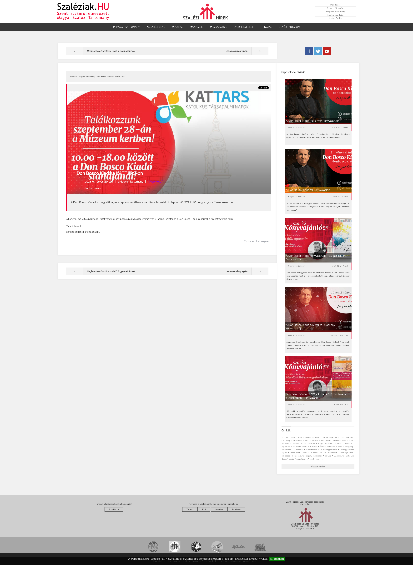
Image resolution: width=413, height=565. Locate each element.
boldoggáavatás (330, 450)
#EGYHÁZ (177, 26)
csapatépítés (301, 459)
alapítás (349, 437)
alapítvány (286, 440)
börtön (306, 453)
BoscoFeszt (295, 453)
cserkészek (315, 459)
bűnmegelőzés (346, 453)
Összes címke (318, 466)
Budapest (332, 453)
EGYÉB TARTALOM (289, 26)
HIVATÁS (267, 26)
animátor (348, 443)
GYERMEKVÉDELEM (245, 26)
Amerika (285, 443)
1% (287, 437)
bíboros (299, 450)
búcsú (323, 453)
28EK (292, 437)
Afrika (325, 437)
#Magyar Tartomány (130, 181)
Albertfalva (297, 440)
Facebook (236, 509)
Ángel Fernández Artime (329, 443)
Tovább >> (114, 509)
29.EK (299, 437)
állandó (336, 440)
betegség (348, 447)
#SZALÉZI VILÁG (156, 26)
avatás (314, 447)
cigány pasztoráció (314, 456)
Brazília (314, 453)
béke (339, 447)
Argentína (286, 447)
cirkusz (328, 456)
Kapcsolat (305, 504)
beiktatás (331, 447)
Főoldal (73, 76)
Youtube (219, 509)
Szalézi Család (335, 18)
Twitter (189, 509)
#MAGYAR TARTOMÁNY (126, 26)
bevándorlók (287, 450)
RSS (204, 509)
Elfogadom (277, 558)
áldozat (315, 440)
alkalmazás (326, 440)
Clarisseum (339, 456)
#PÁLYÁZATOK (218, 26)
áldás (307, 440)
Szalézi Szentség (335, 14)
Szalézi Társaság (335, 8)
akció (342, 437)
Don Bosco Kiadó (92, 188)
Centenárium (298, 456)
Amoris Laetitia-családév (303, 443)
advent (318, 437)
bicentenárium (312, 450)
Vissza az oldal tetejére (256, 241)
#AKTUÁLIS (196, 26)
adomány (309, 437)
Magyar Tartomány (335, 11)
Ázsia (322, 447)
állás (344, 440)
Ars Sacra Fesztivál (300, 447)
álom (351, 440)
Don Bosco (335, 4)
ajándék (333, 437)
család (291, 459)
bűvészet (286, 456)
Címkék (286, 430)
